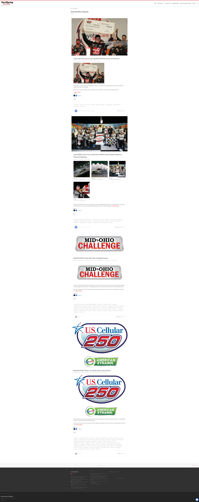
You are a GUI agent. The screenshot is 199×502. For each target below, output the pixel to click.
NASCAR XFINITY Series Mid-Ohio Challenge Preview (90, 258)
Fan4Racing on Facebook (114, 471)
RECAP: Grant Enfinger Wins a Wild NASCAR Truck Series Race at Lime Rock (99, 479)
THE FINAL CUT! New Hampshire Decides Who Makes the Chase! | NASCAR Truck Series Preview (79, 488)
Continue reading (77, 92)
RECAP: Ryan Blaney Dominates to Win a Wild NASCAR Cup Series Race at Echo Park (98, 474)
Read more (92, 470)
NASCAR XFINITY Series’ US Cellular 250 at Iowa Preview (91, 371)
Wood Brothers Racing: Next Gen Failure (96, 483)
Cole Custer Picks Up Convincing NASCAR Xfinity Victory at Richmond (96, 59)
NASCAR (79, 316)
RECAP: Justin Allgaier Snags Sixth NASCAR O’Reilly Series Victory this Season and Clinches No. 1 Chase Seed (98, 477)
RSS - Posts (73, 473)
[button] (82, 171)
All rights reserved (3, 500)
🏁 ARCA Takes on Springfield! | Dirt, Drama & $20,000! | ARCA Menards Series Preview (80, 482)
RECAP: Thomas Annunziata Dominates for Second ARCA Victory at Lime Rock (98, 482)
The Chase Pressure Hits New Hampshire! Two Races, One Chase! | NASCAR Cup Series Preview (79, 480)
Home (72, 8)
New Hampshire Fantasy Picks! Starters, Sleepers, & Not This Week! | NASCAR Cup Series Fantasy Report (79, 477)
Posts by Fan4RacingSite (119, 478)
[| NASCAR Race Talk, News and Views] (7, 2)
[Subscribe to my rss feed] (197, 493)
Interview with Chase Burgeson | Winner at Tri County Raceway (78, 485)
